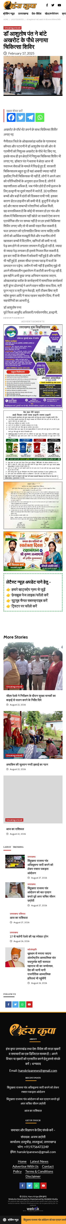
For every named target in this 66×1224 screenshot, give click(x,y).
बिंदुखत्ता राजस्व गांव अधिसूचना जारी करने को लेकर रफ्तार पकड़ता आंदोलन (33, 1089)
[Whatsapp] (39, 117)
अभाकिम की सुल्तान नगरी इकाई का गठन (27, 764)
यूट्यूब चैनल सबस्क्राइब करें (29, 600)
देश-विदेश (36, 13)
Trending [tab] (18, 847)
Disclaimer (33, 1176)
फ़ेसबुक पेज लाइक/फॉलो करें (30, 595)
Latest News (39, 1161)
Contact (48, 1166)
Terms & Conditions (39, 1171)
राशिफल (22, 914)
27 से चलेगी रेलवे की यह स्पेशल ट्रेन (29, 936)
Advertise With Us (25, 1166)
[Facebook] (11, 117)
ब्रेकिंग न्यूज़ (9, 13)
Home (22, 1161)
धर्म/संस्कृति (32, 949)
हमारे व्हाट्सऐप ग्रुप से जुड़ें (28, 589)
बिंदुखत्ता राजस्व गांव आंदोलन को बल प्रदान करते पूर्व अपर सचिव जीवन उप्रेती (33, 1101)
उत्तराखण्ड (23, 13)
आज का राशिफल (15, 829)
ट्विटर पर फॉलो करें (24, 606)
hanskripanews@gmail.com (37, 1070)
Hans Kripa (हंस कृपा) (37, 1196)
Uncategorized (12, 27)
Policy (17, 1171)
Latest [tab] (7, 847)
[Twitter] (20, 117)
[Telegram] (30, 117)
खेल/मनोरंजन (51, 13)
